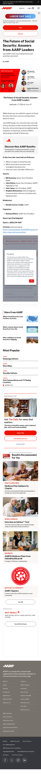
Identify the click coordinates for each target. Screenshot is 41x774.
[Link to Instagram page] (18, 760)
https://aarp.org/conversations (14, 232)
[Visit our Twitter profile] (11, 760)
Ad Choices (6, 755)
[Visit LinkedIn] (24, 760)
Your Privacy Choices (17, 755)
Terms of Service (27, 741)
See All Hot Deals (20, 624)
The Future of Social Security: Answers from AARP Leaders (18, 45)
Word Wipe (7, 366)
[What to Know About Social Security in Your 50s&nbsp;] (32, 329)
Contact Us (23, 681)
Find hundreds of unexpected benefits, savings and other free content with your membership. (20, 150)
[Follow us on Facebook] (5, 760)
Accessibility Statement (9, 744)
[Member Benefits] (7, 456)
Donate (5, 685)
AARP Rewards (6, 695)
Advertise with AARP (25, 695)
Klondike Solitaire (10, 373)
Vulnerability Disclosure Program (25, 751)
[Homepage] (6, 8)
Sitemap (5, 741)
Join (20, 27)
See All (20, 602)
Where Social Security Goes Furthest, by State (13, 317)
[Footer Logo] (20, 665)
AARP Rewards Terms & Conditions (12, 748)
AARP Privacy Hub (14, 741)
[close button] (39, 13)
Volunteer (5, 688)
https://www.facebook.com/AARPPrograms (19, 229)
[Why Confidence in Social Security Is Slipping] (32, 340)
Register (22, 8)
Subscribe (20, 433)
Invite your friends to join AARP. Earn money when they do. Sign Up (18, 2)
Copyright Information (8, 751)
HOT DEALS (11, 612)
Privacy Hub (20, 444)
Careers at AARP (24, 699)
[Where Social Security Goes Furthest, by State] (32, 319)
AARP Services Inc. (25, 709)
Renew (20, 34)
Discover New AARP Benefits (20, 146)
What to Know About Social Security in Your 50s (13, 328)
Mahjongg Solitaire (10, 359)
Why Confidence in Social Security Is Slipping (12, 338)
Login (29, 8)
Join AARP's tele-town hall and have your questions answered (18, 55)
